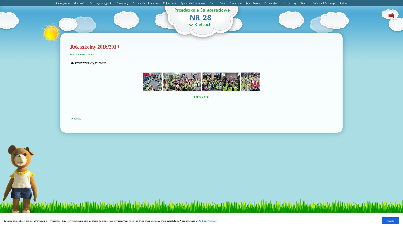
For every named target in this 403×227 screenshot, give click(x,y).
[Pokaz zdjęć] (202, 97)
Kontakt (304, 3)
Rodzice (344, 3)
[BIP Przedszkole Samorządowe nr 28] (391, 16)
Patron (223, 3)
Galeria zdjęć (271, 3)
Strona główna (62, 3)
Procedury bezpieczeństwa (146, 3)
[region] (201, 220)
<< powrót (75, 118)
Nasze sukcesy (289, 3)
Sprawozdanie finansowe (193, 3)
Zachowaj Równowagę (324, 3)
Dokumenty (122, 3)
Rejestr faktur (170, 3)
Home (72, 54)
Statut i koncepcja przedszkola (245, 3)
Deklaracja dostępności (101, 3)
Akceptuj (390, 220)
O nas (213, 3)
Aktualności (79, 3)
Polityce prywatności (208, 220)
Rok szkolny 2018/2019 (85, 54)
